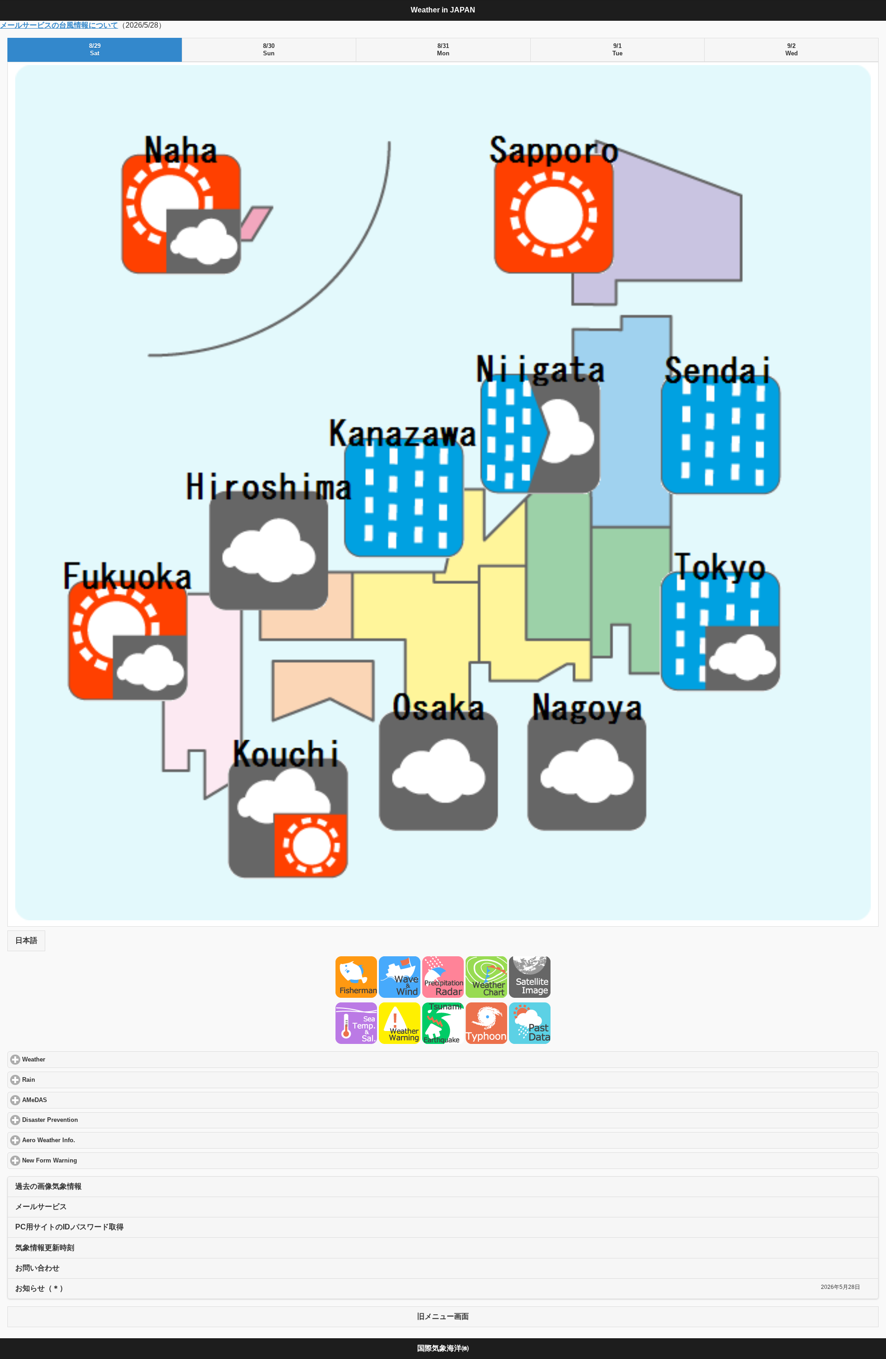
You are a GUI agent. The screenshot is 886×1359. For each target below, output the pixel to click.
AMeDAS (69, 1100)
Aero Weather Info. (83, 1140)
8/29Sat (95, 50)
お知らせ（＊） (41, 1288)
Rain (63, 1080)
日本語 (26, 940)
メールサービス (41, 1206)
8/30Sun (269, 50)
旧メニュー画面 (443, 1316)
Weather (68, 1059)
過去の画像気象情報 (48, 1186)
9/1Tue (617, 50)
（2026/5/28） (430, 679)
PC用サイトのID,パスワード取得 (69, 1227)
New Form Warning (84, 1160)
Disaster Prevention (85, 1120)
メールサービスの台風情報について (59, 25)
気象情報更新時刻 (44, 1248)
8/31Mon (443, 50)
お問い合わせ (37, 1268)
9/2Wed (791, 50)
